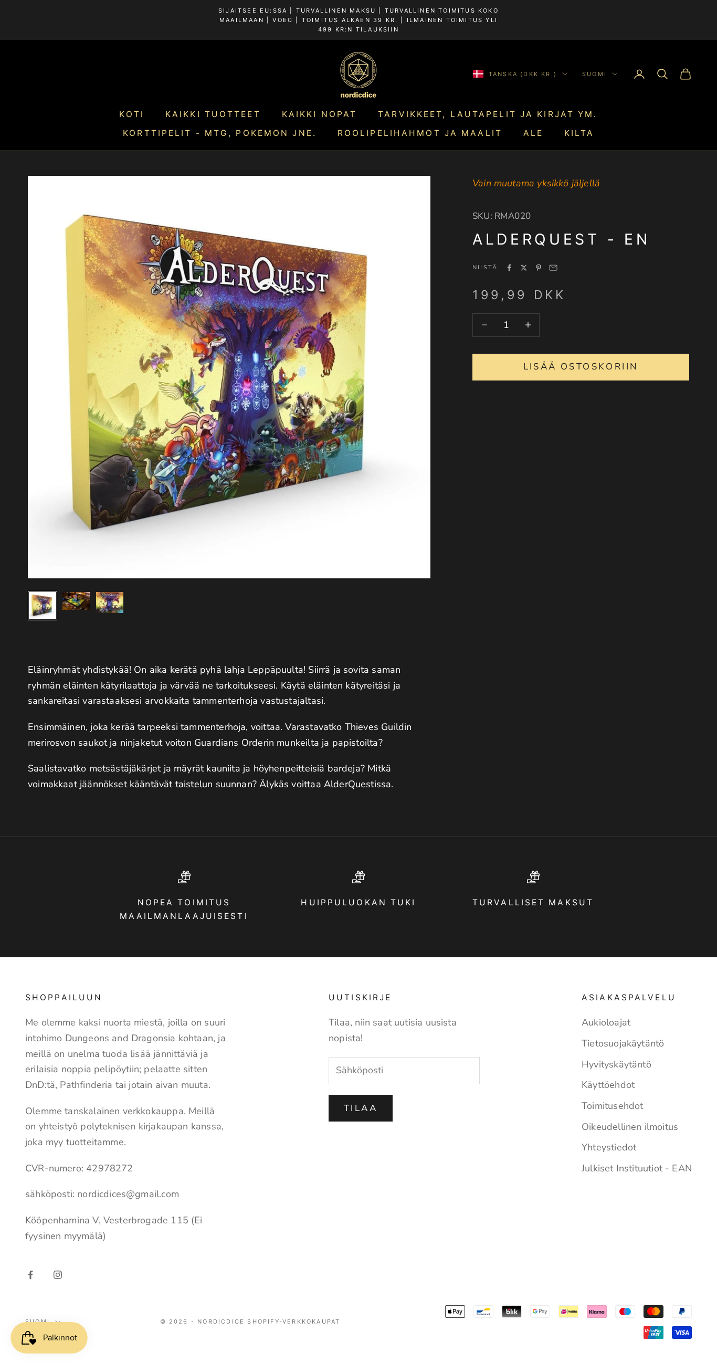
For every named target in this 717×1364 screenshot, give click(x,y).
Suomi (594, 74)
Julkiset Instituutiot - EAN (637, 1168)
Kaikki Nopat (319, 114)
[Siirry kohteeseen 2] (76, 601)
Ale (533, 133)
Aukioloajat (606, 1022)
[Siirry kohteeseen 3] (109, 602)
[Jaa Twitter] (524, 267)
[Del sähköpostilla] (553, 267)
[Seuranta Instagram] (57, 1275)
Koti (131, 114)
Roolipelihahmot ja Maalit (420, 133)
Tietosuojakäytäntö (623, 1043)
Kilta (579, 133)
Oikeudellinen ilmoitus (630, 1126)
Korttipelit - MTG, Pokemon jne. (220, 133)
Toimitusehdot (612, 1105)
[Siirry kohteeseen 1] (42, 605)
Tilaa (360, 1108)
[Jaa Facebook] (509, 267)
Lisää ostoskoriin (581, 367)
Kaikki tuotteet (213, 114)
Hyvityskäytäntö (616, 1064)
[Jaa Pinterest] (538, 267)
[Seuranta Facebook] (30, 1275)
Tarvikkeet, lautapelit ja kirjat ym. (487, 114)
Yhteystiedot (609, 1147)
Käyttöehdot (608, 1084)
